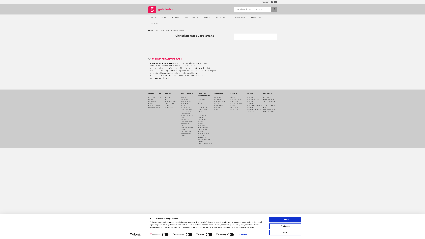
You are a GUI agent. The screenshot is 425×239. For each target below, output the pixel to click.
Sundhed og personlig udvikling (187, 120)
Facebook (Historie (253, 99)
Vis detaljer (242, 235)
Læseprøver (250, 111)
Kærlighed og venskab (202, 120)
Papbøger (201, 135)
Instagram (275, 2)
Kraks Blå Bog (185, 103)
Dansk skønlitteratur (154, 97)
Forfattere (255, 17)
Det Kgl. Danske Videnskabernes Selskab (186, 133)
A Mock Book (185, 123)
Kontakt (155, 23)
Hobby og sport (203, 109)
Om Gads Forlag (235, 99)
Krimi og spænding (154, 105)
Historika (167, 99)
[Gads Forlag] (158, 10)
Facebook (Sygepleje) (250, 102)
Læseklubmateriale (154, 107)
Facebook (272, 2)
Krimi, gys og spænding (202, 116)
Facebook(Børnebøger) (254, 105)
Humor (200, 111)
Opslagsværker (186, 113)
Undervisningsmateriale (205, 143)
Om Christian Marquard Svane (167, 59)
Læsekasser (201, 125)
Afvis (285, 232)
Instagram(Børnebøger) (254, 109)
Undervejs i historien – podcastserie (171, 102)
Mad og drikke (185, 107)
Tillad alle (285, 220)
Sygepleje (217, 107)
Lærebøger (239, 17)
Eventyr (200, 103)
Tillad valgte (285, 226)
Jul (198, 113)
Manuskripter (234, 101)
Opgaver (200, 131)
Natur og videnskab (187, 109)
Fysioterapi (217, 99)
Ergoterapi (217, 97)
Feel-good (151, 103)
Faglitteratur (191, 17)
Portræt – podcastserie (169, 106)
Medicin (216, 103)
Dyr (199, 101)
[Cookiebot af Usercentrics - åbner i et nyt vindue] (135, 234)
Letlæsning (201, 123)
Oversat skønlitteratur (152, 100)
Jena (182, 125)
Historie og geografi (204, 107)
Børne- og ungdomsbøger (216, 17)
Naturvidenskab (203, 129)
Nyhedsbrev (234, 109)
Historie (175, 17)
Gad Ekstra (233, 105)
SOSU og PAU (218, 105)
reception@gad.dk (269, 109)
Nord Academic (186, 111)
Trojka (216, 109)
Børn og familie (186, 101)
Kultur (183, 105)
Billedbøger (201, 99)
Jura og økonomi (219, 101)
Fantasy (200, 105)
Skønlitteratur (158, 17)
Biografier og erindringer (185, 98)
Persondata (234, 107)
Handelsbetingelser (236, 103)
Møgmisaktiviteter (203, 127)
